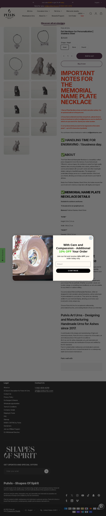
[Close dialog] (90, 237)
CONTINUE (73, 271)
